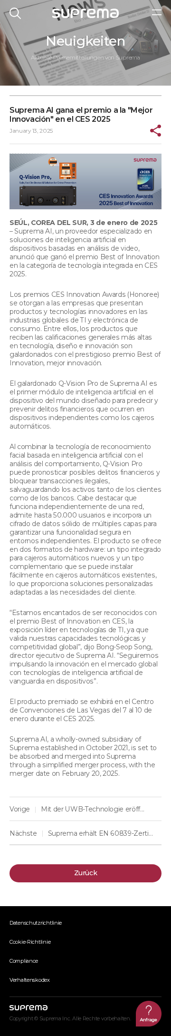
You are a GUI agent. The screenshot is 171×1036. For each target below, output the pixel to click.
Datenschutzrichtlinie (36, 922)
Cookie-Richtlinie (30, 941)
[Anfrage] (149, 1013)
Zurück (85, 873)
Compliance (24, 961)
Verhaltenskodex (30, 980)
